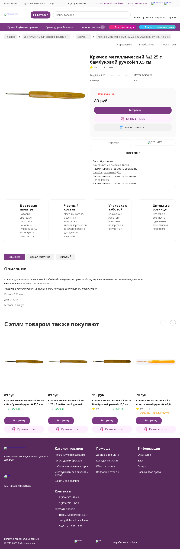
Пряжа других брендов (59, 27)
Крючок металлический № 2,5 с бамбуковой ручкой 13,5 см (24, 402)
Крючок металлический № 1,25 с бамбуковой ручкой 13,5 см (65, 402)
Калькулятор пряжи (150, 472)
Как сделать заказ (107, 460)
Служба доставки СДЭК (107, 172)
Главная (10, 36)
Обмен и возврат (106, 466)
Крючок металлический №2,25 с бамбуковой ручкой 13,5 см (134, 36)
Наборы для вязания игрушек (98, 27)
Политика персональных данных (21, 538)
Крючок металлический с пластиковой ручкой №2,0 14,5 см (153, 402)
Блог (140, 460)
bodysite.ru (134, 542)
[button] (103, 27)
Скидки (142, 466)
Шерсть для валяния (67, 480)
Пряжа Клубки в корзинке (22, 27)
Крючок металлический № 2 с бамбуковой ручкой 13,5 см (112, 402)
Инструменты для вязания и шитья (45, 36)
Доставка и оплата (34, 3)
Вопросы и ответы (107, 472)
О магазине (145, 454)
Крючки (81, 36)
